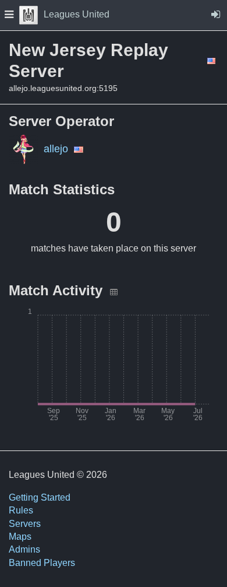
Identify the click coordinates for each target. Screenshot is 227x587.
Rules (21, 510)
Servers (25, 524)
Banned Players (42, 563)
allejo (56, 149)
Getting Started (39, 497)
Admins (24, 549)
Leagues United (76, 14)
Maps (20, 536)
